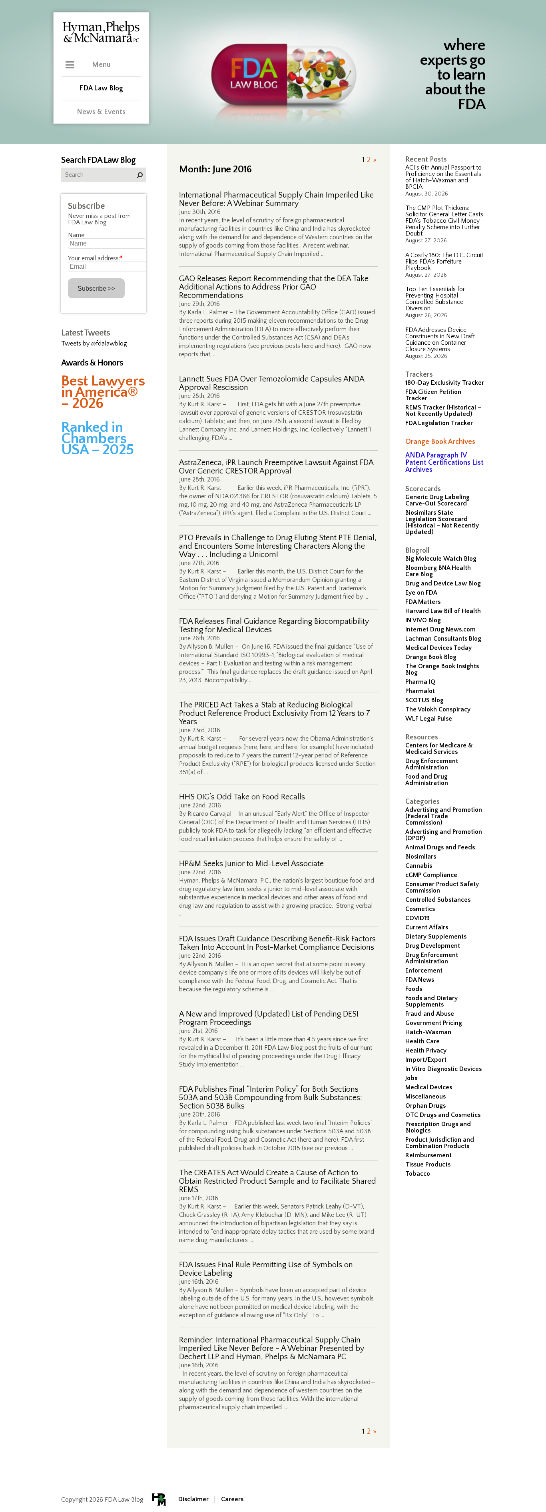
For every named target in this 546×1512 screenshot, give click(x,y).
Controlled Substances (437, 899)
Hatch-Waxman (428, 1032)
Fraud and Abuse (429, 1013)
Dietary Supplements (435, 936)
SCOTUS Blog (424, 700)
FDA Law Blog (101, 88)
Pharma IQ (420, 681)
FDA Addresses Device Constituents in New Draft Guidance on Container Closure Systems (440, 339)
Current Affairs (426, 927)
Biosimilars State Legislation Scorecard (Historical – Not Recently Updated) (442, 522)
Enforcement (423, 970)
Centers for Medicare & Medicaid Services (439, 748)
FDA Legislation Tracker (439, 423)
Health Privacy (425, 1050)
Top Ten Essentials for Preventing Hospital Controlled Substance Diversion (435, 299)
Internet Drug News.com (440, 629)
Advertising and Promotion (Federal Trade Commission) (443, 816)
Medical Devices (428, 1087)
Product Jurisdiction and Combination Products (439, 1143)
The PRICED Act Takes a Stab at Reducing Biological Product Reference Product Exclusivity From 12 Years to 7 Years (274, 713)
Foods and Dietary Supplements (431, 1001)
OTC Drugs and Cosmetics (442, 1115)
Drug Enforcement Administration (431, 764)
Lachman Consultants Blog (443, 638)
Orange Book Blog (430, 657)
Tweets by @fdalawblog (94, 343)
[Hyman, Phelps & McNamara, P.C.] (101, 41)
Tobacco (417, 1173)
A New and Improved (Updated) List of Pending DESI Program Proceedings (269, 1018)
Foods (413, 989)
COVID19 (417, 918)
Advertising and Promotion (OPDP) (443, 835)
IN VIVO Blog (423, 620)
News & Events (101, 112)
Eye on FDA (421, 592)
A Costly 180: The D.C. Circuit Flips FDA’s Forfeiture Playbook (444, 262)
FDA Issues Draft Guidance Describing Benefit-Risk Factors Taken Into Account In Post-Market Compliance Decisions (277, 943)
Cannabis (418, 865)
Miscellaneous (425, 1096)
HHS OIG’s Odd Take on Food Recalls (242, 797)
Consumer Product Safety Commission (442, 887)
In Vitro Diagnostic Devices (443, 1069)
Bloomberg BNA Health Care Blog (438, 571)
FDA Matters (422, 601)
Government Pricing (433, 1023)
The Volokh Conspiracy (437, 709)
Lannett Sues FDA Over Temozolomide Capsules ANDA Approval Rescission (271, 383)
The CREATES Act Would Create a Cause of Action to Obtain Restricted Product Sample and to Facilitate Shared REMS (277, 1181)
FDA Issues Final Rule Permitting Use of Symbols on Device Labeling (266, 1269)
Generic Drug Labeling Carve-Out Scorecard (437, 500)
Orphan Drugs (425, 1105)
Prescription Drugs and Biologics (438, 1127)
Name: (77, 235)
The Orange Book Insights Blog (442, 669)
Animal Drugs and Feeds (440, 847)
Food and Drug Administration (426, 780)
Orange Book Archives (440, 442)
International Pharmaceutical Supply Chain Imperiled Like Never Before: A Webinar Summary (276, 199)
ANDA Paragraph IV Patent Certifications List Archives (444, 462)
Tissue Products (427, 1164)
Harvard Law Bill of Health (443, 611)
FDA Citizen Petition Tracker (433, 395)
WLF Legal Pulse (428, 718)
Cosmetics (420, 909)
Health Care (422, 1041)
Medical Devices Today (438, 647)
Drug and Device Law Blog (443, 583)
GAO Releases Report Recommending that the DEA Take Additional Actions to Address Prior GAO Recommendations (274, 287)
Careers (232, 1499)
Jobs (411, 1078)
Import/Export (425, 1059)
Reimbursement (428, 1155)
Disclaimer (193, 1499)
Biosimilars (420, 856)
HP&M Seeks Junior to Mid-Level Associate (251, 864)
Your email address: (95, 258)
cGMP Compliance (431, 875)
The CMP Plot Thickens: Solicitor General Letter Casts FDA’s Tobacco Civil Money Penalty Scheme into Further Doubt (444, 220)
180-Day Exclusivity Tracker (444, 382)
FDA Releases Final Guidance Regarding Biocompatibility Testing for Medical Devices (274, 625)
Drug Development (432, 945)
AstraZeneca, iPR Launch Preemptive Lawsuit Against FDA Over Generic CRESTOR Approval (276, 467)
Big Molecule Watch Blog (440, 558)
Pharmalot (420, 691)
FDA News (419, 979)
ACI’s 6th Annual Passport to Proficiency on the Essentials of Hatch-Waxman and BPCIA (443, 177)
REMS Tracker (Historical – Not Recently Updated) (443, 410)
